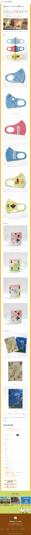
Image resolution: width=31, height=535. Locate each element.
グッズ (13, 427)
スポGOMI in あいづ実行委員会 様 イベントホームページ (13, 475)
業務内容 (2, 529)
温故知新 (6, 457)
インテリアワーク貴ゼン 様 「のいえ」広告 (12, 429)
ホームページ (7, 446)
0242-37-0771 (13, 524)
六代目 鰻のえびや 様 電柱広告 (9, 473)
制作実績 (9, 427)
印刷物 (6, 448)
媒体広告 (6, 449)
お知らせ (5, 441)
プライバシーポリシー (14, 529)
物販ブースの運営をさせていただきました (15, 15)
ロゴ (6, 451)
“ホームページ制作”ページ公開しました (10, 477)
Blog (5, 455)
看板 (6, 452)
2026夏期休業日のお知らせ (8, 470)
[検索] (18, 435)
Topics (6, 427)
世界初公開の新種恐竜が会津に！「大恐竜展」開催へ (13, 472)
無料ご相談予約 (22, 529)
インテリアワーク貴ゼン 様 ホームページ (12, 430)
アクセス (28, 529)
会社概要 (7, 529)
